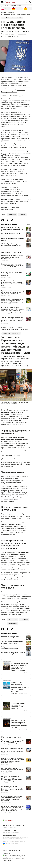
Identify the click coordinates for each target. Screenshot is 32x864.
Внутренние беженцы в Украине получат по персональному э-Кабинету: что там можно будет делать (12, 750)
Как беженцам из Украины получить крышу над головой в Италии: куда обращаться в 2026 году (12, 283)
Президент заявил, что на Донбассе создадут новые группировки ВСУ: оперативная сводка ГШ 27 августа (11, 779)
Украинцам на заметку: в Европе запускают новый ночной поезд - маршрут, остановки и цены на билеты (12, 320)
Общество (6, 18)
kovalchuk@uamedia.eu (11, 832)
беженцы (13, 623)
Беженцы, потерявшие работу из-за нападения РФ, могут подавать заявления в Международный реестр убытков (12, 760)
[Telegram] (7, 220)
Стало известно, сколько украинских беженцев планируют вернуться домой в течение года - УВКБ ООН (12, 788)
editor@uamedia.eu (9, 827)
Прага (22, 215)
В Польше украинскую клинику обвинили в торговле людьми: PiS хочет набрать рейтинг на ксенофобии (12, 798)
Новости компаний (9, 835)
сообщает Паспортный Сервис (13, 91)
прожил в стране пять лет (11, 412)
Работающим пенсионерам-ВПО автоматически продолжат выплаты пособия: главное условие (13, 300)
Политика (6, 333)
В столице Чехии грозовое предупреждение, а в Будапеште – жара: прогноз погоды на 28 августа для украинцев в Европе (13, 310)
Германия (18, 9)
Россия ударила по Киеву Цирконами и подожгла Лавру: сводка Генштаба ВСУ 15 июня (20, 723)
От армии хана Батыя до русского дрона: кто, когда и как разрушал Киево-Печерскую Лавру (19, 666)
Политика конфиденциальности (14, 841)
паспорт (12, 215)
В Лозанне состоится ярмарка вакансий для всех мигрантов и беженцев (12, 274)
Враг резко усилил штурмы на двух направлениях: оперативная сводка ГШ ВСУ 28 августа (13, 292)
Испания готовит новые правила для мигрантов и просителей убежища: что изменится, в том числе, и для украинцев (12, 808)
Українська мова (12, 844)
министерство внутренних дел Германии (12, 438)
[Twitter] (11, 220)
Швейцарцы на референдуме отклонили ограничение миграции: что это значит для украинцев (20, 686)
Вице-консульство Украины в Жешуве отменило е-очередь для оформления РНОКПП (12, 265)
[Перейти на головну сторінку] (16, 2)
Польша (7, 9)
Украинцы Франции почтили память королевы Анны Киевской (18, 705)
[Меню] (2, 2)
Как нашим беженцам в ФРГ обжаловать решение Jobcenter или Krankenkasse (12, 769)
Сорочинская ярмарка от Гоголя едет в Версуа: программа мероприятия (12, 257)
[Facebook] (2, 220)
